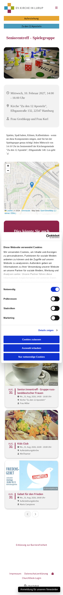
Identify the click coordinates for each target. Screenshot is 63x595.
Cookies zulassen (31, 339)
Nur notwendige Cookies (31, 356)
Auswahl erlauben (31, 348)
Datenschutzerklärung (36, 573)
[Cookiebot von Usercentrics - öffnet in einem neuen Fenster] (46, 236)
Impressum (15, 573)
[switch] (55, 298)
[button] (52, 8)
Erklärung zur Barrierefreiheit (31, 544)
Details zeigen (46, 330)
